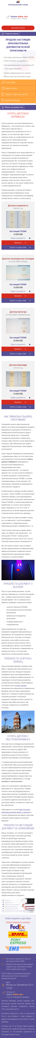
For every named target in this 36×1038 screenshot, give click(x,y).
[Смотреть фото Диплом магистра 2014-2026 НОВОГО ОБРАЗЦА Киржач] (18, 326)
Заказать (18, 242)
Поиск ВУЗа (10, 82)
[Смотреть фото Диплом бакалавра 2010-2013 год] (18, 379)
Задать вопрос (11, 88)
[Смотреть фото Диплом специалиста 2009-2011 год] (18, 219)
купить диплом (20, 686)
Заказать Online (18, 28)
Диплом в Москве (12, 100)
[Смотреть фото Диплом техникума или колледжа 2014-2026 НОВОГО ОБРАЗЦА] (18, 273)
